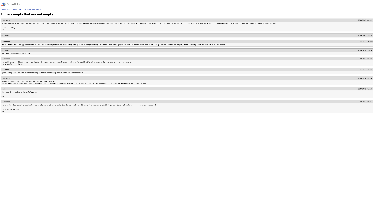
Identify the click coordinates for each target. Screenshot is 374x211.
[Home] (11, 7)
